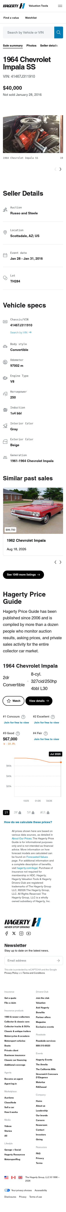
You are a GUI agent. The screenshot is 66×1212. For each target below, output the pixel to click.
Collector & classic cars (17, 1021)
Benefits (40, 1012)
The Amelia (42, 1064)
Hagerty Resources (14, 1154)
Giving (39, 1139)
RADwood (41, 1087)
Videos (8, 1126)
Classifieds (10, 1102)
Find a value (11, 17)
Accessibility (41, 1190)
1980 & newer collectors (17, 1017)
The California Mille (46, 1069)
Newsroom (41, 1125)
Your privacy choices (21, 1190)
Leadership (42, 1110)
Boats (7, 1045)
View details (37, 700)
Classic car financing (15, 1060)
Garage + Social (12, 1150)
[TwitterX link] (14, 933)
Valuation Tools (38, 5)
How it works (11, 1112)
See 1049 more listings (21, 574)
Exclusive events (45, 1027)
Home (39, 1101)
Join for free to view (16, 722)
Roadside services (46, 1041)
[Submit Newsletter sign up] (58, 960)
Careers (40, 1120)
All (5, 1135)
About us (40, 1106)
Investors (41, 1134)
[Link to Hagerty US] (6, 1177)
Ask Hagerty (42, 1007)
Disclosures (10, 1197)
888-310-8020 (43, 1045)
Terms (39, 1163)
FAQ (38, 1153)
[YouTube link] (28, 933)
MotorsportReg (12, 1159)
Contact (40, 1130)
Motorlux (40, 1082)
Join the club (42, 998)
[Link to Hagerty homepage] (22, 923)
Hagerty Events (44, 1059)
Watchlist (31, 17)
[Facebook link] (6, 933)
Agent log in (10, 1083)
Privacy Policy (11, 973)
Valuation (40, 1003)
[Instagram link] (21, 933)
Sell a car (9, 1107)
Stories (8, 1131)
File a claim (10, 1003)
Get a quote (10, 998)
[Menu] (60, 6)
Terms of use (35, 1197)
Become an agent (13, 1079)
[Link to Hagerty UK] (20, 1177)
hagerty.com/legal (27, 867)
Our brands (42, 1115)
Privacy (40, 1158)
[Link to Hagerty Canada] (13, 1177)
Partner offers (43, 1017)
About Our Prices (22, 838)
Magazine (41, 1022)
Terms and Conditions (34, 973)
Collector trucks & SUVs (17, 1026)
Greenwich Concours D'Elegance (47, 1076)
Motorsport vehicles (14, 1041)
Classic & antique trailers (17, 1031)
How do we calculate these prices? (28, 822)
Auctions (9, 1097)
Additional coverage (14, 1065)
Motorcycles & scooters (17, 1036)
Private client (11, 1050)
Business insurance (14, 1055)
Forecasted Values (37, 856)
